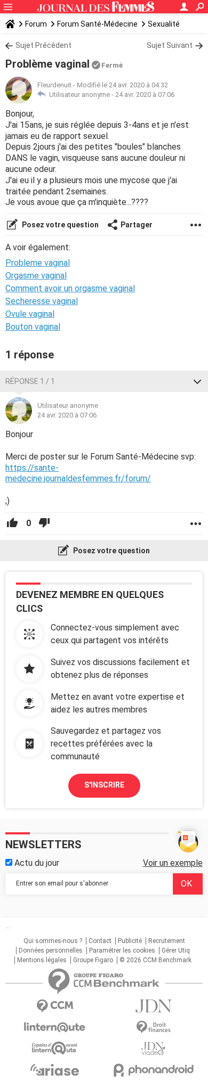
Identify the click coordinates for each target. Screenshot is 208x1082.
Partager (137, 224)
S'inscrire (104, 785)
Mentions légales (42, 960)
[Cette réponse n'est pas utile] (44, 523)
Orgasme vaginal (36, 275)
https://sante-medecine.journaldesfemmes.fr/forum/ (78, 473)
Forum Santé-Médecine (97, 24)
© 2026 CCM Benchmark (155, 960)
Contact (100, 941)
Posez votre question (59, 224)
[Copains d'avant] (54, 1048)
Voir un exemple (173, 863)
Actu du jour (35, 863)
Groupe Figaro (93, 960)
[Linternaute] (54, 1027)
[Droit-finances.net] (153, 1027)
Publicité (130, 941)
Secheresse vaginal (41, 301)
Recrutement (166, 941)
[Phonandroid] (153, 1070)
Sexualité (164, 24)
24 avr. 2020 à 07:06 (144, 95)
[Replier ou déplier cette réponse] (197, 381)
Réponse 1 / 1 (30, 381)
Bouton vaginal (32, 327)
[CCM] (54, 1006)
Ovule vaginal (29, 314)
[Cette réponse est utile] (12, 523)
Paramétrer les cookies (122, 950)
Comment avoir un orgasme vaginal (70, 288)
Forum (36, 24)
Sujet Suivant (170, 45)
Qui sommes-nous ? (52, 941)
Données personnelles (51, 950)
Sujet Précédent (43, 45)
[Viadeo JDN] (153, 1048)
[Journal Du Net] (153, 1006)
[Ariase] (54, 1070)
